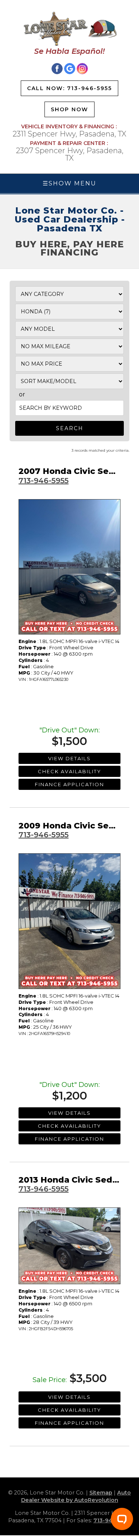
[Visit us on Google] (69, 68)
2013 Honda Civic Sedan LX (78, 1180)
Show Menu (69, 183)
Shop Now (69, 109)
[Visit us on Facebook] (57, 68)
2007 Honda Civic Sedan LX (79, 471)
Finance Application (69, 784)
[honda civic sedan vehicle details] (69, 567)
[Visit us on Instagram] (82, 68)
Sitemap (100, 1492)
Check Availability (69, 771)
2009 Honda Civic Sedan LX (79, 826)
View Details (69, 758)
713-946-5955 (44, 480)
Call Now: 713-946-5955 (69, 88)
